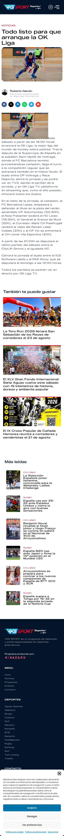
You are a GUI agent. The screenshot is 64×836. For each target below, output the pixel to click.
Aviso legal (53, 832)
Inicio (8, 675)
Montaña (10, 729)
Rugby (27, 497)
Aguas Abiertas (14, 706)
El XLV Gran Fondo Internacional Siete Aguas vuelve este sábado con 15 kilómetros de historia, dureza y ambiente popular (31, 384)
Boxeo (8, 714)
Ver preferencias (32, 825)
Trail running (12, 755)
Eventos (9, 686)
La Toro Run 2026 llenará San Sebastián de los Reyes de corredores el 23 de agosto (29, 335)
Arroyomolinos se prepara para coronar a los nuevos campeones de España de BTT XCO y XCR (39, 577)
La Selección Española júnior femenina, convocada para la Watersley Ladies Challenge (37, 481)
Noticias (9, 25)
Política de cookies (15, 832)
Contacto (10, 689)
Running (9, 747)
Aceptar (32, 807)
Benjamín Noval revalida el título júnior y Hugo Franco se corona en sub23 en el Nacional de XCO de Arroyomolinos (39, 531)
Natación (10, 736)
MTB (7, 732)
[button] (59, 773)
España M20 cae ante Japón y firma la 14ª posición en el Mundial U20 (39, 555)
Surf (7, 751)
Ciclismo (29, 472)
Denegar (32, 816)
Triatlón (9, 758)
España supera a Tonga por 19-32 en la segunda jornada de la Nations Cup (38, 600)
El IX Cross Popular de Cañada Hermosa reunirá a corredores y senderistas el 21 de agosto (30, 434)
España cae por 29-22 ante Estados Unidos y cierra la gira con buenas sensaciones (39, 505)
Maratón (9, 725)
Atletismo (10, 710)
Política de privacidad (35, 832)
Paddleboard (12, 740)
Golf (7, 721)
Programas (11, 682)
